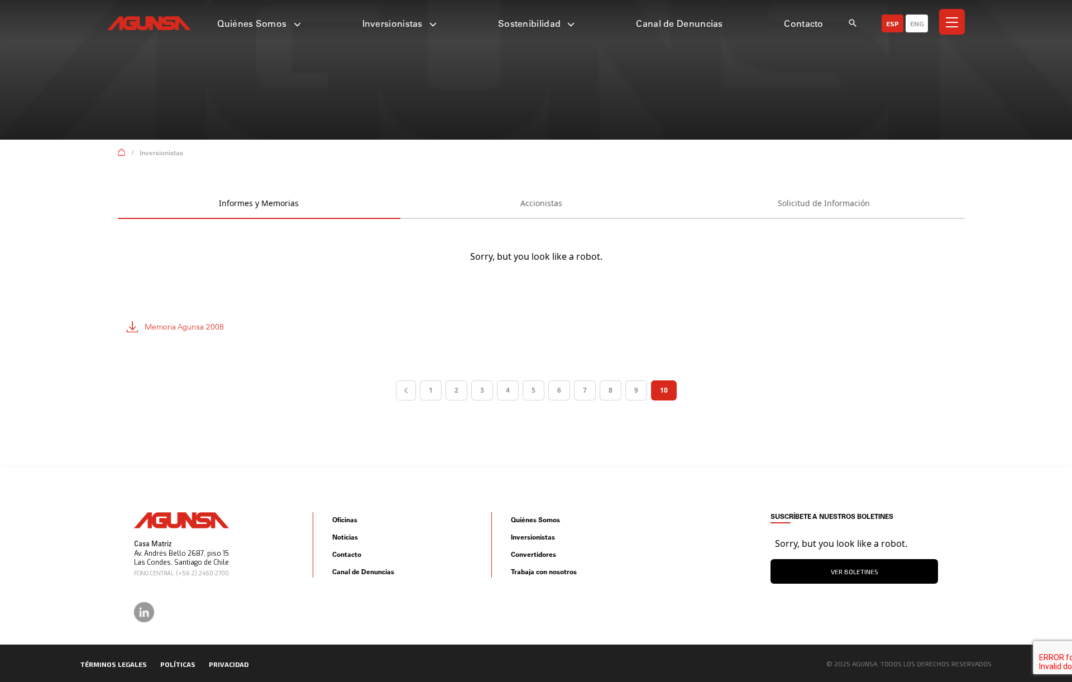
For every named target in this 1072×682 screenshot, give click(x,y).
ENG (916, 23)
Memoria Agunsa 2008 (184, 327)
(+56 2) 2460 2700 (202, 573)
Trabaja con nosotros (544, 571)
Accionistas (541, 203)
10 (664, 390)
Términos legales (113, 664)
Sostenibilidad (530, 23)
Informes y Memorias (259, 203)
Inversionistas (393, 23)
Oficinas (344, 520)
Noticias (345, 537)
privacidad (228, 664)
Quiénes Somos (253, 23)
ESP (892, 23)
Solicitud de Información (824, 203)
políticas (177, 664)
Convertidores (533, 554)
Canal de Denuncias (679, 23)
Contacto (803, 23)
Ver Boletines (854, 571)
